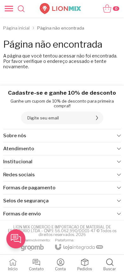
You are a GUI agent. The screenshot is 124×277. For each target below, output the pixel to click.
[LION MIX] (60, 9)
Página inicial (16, 27)
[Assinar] (97, 117)
